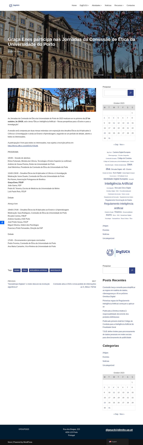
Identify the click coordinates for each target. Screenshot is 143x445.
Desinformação (109, 165)
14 (128, 123)
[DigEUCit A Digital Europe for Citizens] (14, 5)
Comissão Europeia (111, 158)
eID (124, 169)
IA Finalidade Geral (123, 176)
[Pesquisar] (131, 93)
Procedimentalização (125, 191)
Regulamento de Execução (111, 197)
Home (74, 5)
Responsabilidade (127, 212)
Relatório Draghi (109, 212)
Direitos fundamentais (120, 165)
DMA (129, 164)
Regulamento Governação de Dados (118, 200)
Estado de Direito (107, 173)
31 (109, 138)
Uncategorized (108, 238)
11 (114, 123)
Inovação (131, 179)
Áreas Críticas (125, 218)
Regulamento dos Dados (126, 197)
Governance (113, 176)
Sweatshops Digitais (125, 215)
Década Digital (116, 169)
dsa (108, 168)
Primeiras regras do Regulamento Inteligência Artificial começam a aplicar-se (119, 304)
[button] (88, 5)
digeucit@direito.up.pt (119, 429)
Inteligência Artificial (38, 270)
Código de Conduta (124, 158)
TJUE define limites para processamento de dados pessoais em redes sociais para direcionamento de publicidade (119, 334)
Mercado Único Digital (123, 188)
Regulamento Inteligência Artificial (118, 206)
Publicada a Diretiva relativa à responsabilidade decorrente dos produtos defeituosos (116, 314)
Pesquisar (107, 87)
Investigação (56, 270)
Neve (10, 442)
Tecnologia (108, 218)
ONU (117, 191)
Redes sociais (125, 194)
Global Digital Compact (128, 173)
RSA (118, 215)
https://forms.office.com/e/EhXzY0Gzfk (23, 146)
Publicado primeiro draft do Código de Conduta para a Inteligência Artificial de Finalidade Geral (118, 324)
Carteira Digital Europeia (121, 152)
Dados (132, 161)
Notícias (108, 5)
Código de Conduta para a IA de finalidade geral (116, 161)
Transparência (116, 218)
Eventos (106, 230)
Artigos (105, 226)
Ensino (16, 270)
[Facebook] (2, 222)
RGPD (109, 215)
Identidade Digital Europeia (116, 179)
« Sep (116, 145)
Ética (25, 270)
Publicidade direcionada (114, 194)
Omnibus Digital (110, 191)
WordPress (27, 442)
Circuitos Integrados (123, 155)
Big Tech (109, 152)
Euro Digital (117, 173)
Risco (114, 215)
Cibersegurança (112, 155)
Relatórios (118, 212)
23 (105, 133)
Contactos (131, 5)
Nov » (122, 145)
